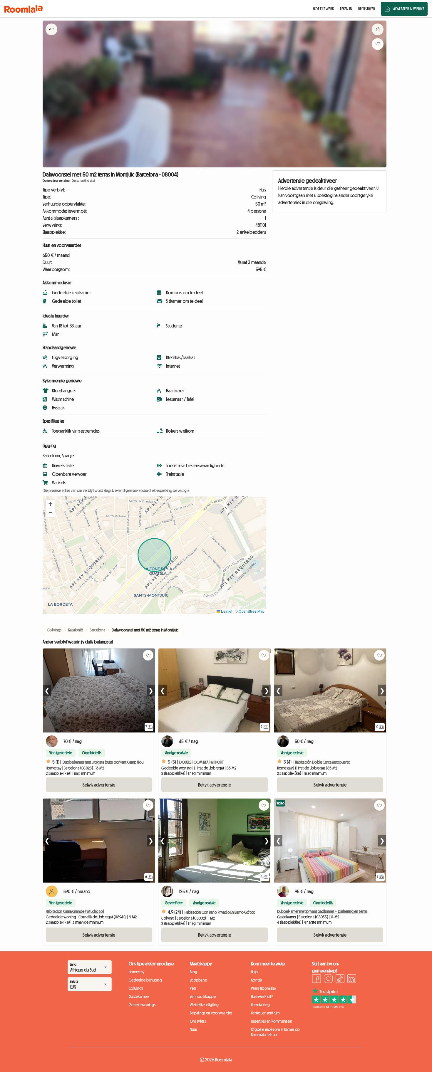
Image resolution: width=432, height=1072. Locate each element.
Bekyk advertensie (99, 784)
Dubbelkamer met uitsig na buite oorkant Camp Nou (103, 762)
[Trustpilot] (334, 1006)
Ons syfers (198, 1021)
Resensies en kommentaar (271, 1021)
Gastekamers (139, 996)
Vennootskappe (203, 996)
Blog (193, 972)
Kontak (256, 980)
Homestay (136, 972)
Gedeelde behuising (145, 980)
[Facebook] (316, 979)
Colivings (136, 988)
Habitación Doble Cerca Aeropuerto (323, 762)
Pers (193, 988)
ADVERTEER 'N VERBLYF (408, 9)
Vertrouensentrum (265, 1013)
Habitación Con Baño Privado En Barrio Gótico (220, 912)
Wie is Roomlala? (263, 988)
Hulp (254, 972)
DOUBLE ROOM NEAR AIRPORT (201, 762)
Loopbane (198, 980)
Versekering (260, 1005)
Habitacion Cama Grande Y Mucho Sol (75, 911)
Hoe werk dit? (262, 996)
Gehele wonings (142, 1005)
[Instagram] (328, 979)
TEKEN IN (346, 9)
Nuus (193, 1029)
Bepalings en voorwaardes (211, 1013)
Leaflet (226, 611)
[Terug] (51, 36)
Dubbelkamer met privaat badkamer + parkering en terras (322, 911)
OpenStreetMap (251, 611)
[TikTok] (340, 979)
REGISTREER (366, 9)
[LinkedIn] (351, 979)
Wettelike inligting (204, 1005)
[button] (50, 504)
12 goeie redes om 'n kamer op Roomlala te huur (275, 1032)
